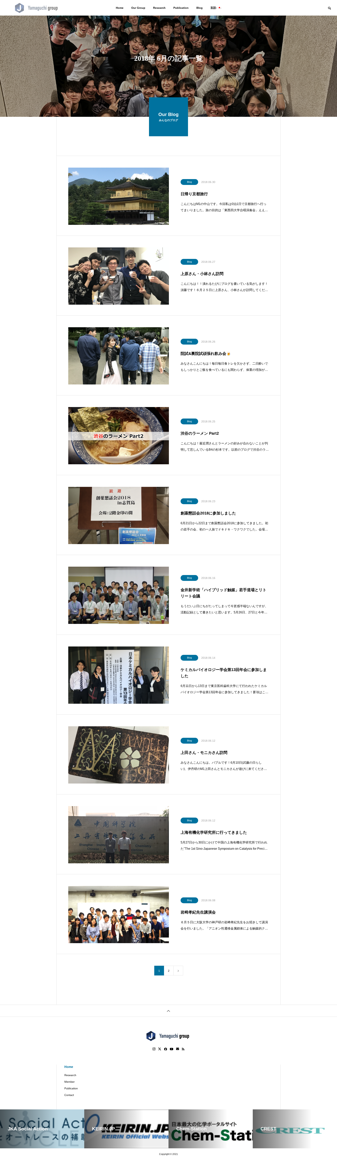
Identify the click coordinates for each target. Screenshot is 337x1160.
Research (159, 7)
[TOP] (168, 1011)
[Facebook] (165, 1049)
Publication (181, 7)
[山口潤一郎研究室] (37, 8)
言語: (214, 7)
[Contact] (177, 1049)
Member (69, 1081)
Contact (69, 1095)
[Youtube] (171, 1049)
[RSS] (183, 1049)
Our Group (138, 7)
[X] (159, 1049)
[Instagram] (154, 1049)
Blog (199, 7)
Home (119, 7)
